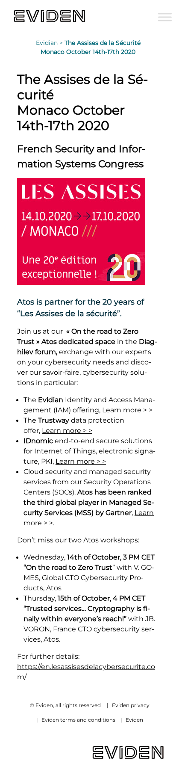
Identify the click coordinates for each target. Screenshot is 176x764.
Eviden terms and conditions (78, 720)
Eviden (134, 720)
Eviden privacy (131, 705)
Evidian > (50, 43)
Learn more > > (127, 410)
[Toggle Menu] (165, 17)
